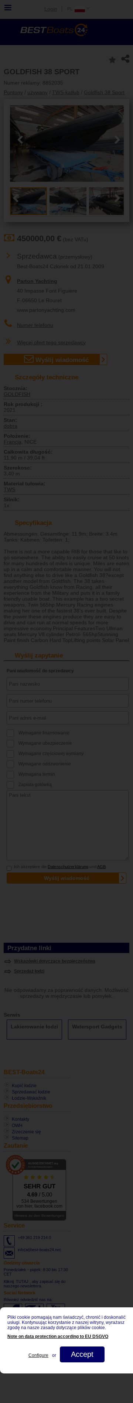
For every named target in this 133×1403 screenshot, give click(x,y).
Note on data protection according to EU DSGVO (57, 1336)
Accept (82, 1354)
